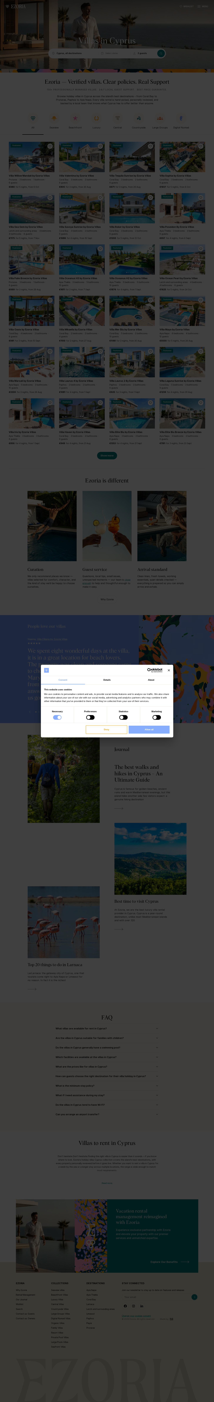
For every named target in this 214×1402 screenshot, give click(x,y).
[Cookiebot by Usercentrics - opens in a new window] (149, 670)
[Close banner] (169, 670)
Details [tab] (107, 680)
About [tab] (151, 680)
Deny (106, 729)
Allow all (149, 729)
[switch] (90, 717)
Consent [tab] (63, 680)
